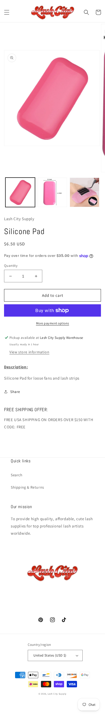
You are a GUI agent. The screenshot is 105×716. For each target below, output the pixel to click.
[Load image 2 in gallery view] (52, 192)
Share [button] (15, 391)
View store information (29, 352)
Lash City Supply (57, 693)
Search (17, 475)
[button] (7, 12)
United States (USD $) (49, 655)
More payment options (52, 323)
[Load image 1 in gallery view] (20, 192)
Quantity (11, 265)
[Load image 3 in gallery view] (84, 192)
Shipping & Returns (27, 487)
